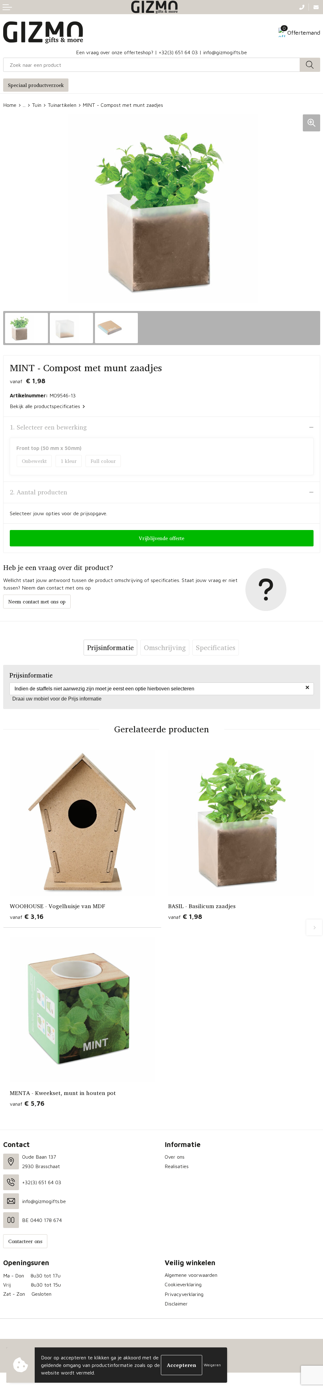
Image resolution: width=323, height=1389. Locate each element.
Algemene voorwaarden (191, 1275)
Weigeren (212, 1365)
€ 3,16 (27, 916)
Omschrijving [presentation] (165, 647)
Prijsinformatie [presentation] (110, 647)
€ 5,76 (27, 1103)
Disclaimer (176, 1303)
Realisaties (177, 1166)
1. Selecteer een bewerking (48, 427)
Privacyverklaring (184, 1294)
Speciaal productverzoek (36, 85)
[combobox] (151, 65)
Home (9, 105)
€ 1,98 (185, 916)
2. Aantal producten (38, 492)
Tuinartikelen (62, 105)
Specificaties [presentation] (215, 647)
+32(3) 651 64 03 (178, 52)
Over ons (175, 1157)
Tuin (36, 105)
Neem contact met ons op (37, 601)
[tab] (110, 647)
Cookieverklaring (183, 1284)
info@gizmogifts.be (225, 52)
